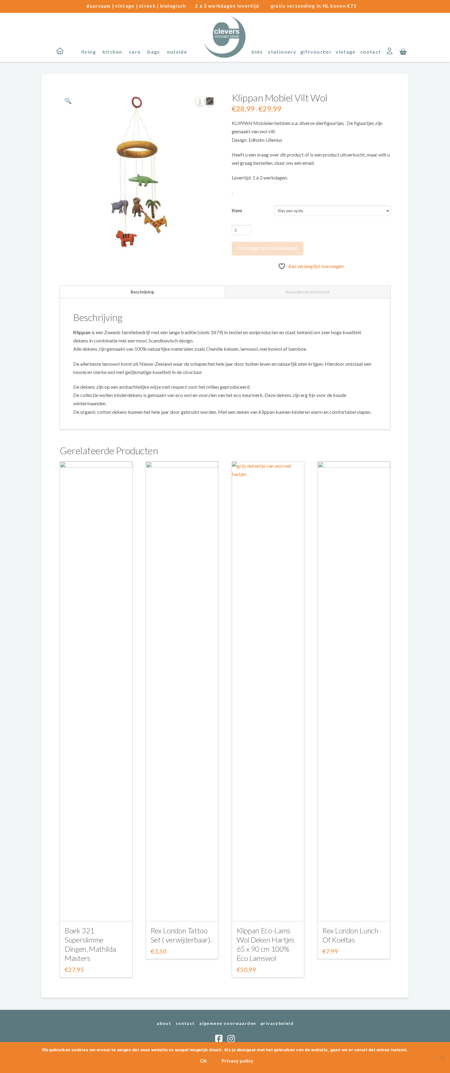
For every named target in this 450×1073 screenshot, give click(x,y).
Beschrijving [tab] (142, 291)
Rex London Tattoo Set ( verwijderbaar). (181, 935)
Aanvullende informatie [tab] (307, 291)
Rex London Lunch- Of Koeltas (351, 935)
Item (237, 210)
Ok (203, 1061)
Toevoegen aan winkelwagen (268, 248)
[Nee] (442, 1058)
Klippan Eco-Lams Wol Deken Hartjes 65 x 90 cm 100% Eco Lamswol (265, 944)
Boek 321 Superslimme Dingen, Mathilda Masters (90, 944)
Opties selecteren (96, 911)
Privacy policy (237, 1061)
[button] (403, 51)
